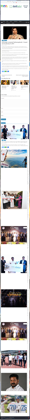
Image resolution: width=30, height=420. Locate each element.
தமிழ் (3, 21)
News (7, 21)
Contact (13, 23)
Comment (2, 98)
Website (2, 115)
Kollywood (5, 40)
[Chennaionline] (2, 22)
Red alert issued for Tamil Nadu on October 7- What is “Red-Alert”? (22, 76)
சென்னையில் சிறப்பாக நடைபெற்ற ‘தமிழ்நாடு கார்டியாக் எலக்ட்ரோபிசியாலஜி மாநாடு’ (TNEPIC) (27, 238)
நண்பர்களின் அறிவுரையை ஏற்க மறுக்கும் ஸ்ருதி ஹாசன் (14, 87)
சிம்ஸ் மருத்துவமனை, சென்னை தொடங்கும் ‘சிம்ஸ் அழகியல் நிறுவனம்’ (14, 141)
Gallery (20, 21)
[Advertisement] (15, 15)
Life (3, 23)
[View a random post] (28, 22)
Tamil (2, 140)
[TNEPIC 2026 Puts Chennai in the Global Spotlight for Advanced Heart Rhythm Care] (14, 336)
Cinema (11, 21)
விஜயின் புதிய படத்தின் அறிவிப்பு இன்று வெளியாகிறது (5, 86)
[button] (4, 21)
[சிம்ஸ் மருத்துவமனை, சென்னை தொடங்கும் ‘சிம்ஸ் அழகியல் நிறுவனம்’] (15, 131)
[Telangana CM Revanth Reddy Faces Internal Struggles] (14, 383)
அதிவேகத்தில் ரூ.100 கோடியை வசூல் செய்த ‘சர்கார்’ (24, 86)
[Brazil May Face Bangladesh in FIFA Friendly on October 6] (14, 361)
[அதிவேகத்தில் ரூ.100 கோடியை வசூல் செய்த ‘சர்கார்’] (24, 80)
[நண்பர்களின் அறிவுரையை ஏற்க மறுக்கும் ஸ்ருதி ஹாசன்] (15, 80)
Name (2, 108)
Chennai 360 (15, 21)
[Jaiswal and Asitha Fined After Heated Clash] (14, 404)
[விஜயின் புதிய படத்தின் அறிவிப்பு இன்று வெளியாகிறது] (5, 80)
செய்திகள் (5, 140)
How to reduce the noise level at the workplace (7, 76)
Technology (8, 23)
